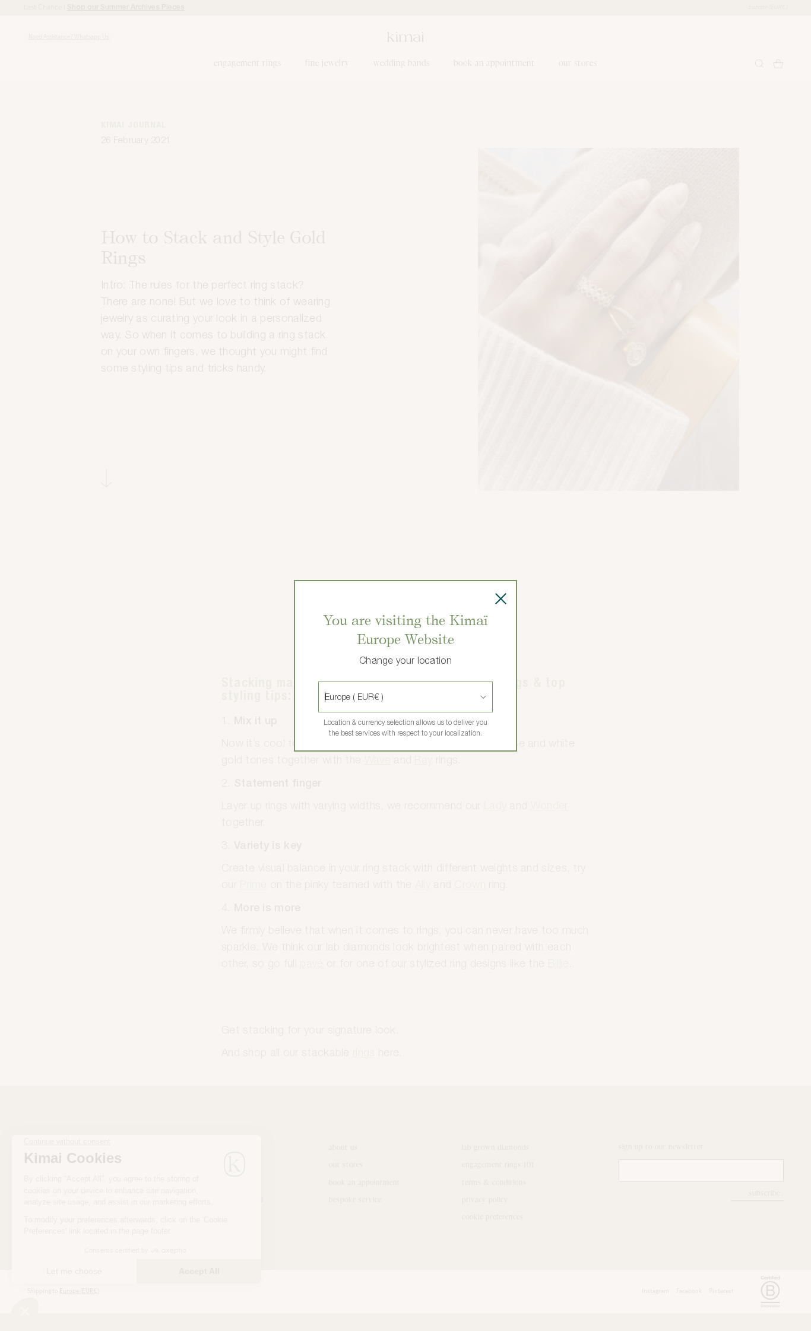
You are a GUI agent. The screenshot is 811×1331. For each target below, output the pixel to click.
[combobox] (326, 697)
